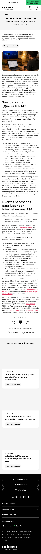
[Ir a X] (13, 497)
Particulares (12, 2)
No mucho (29, 332)
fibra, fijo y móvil (31, 310)
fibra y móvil (15, 310)
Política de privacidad (9, 537)
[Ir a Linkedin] (28, 497)
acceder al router (25, 227)
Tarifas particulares (25, 531)
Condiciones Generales (9, 531)
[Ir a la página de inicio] (7, 8)
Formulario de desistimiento (11, 534)
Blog (6, 14)
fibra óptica (30, 304)
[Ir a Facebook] (24, 497)
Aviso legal (26, 534)
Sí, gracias (14, 332)
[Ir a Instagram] (17, 497)
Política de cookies (24, 537)
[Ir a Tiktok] (20, 497)
